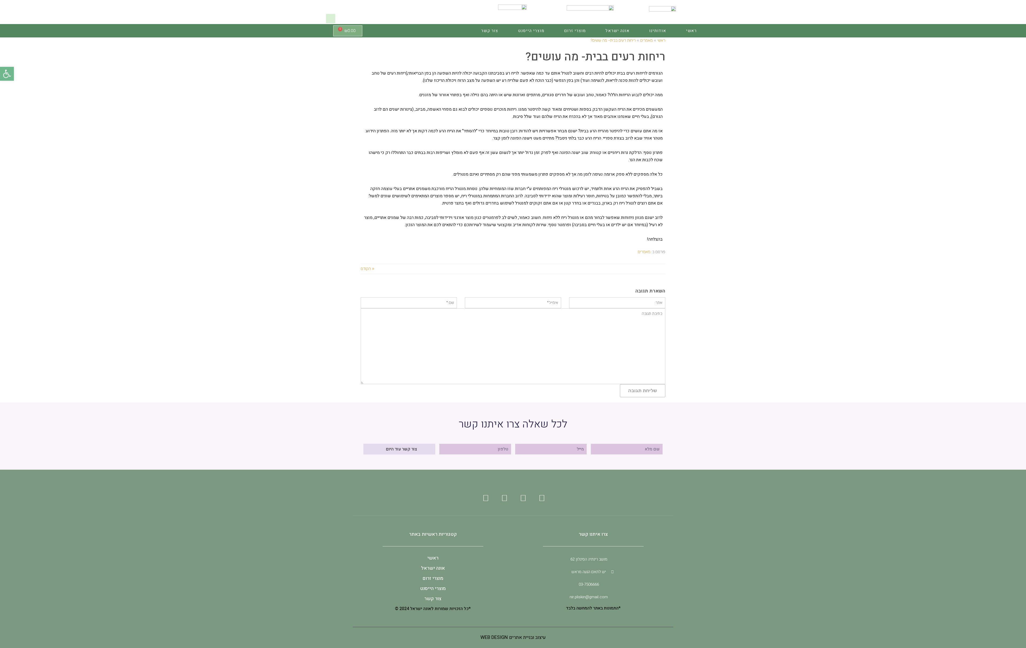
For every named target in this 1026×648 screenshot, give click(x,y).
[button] (330, 18)
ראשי (691, 31)
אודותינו (657, 31)
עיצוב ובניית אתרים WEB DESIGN (513, 637)
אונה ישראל (617, 31)
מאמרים (644, 251)
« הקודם (367, 268)
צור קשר (489, 31)
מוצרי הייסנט (531, 31)
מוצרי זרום (575, 31)
